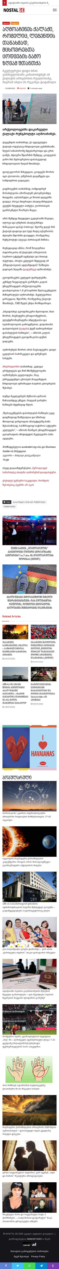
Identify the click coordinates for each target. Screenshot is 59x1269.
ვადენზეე (29, 269)
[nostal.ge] (13, 10)
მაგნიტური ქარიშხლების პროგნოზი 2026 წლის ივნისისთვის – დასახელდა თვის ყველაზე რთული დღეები (29, 1130)
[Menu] (55, 10)
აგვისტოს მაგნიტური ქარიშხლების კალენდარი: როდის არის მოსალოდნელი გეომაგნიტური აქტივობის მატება (26, 862)
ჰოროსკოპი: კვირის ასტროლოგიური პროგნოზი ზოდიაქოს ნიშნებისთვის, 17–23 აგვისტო (26, 816)
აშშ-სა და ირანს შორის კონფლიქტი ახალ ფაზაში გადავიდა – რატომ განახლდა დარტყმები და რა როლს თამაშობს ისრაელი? (15, 694)
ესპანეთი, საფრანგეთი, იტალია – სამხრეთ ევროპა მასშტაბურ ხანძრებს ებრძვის (15, 648)
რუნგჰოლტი (9, 506)
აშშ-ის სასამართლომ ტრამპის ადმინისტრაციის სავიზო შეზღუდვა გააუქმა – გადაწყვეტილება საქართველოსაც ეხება (28, 907)
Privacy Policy (38, 1256)
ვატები (24, 328)
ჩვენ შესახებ (21, 1256)
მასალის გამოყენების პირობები (29, 1251)
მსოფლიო (14, 23)
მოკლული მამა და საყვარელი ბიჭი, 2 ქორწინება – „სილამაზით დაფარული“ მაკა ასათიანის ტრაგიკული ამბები (27, 1218)
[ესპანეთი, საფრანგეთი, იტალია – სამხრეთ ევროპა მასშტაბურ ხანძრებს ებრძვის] (15, 632)
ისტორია (6, 23)
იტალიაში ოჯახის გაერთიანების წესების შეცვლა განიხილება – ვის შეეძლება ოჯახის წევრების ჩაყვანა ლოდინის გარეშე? (27, 994)
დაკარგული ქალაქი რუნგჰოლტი (29, 502)
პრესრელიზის (11, 366)
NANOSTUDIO (34, 1239)
